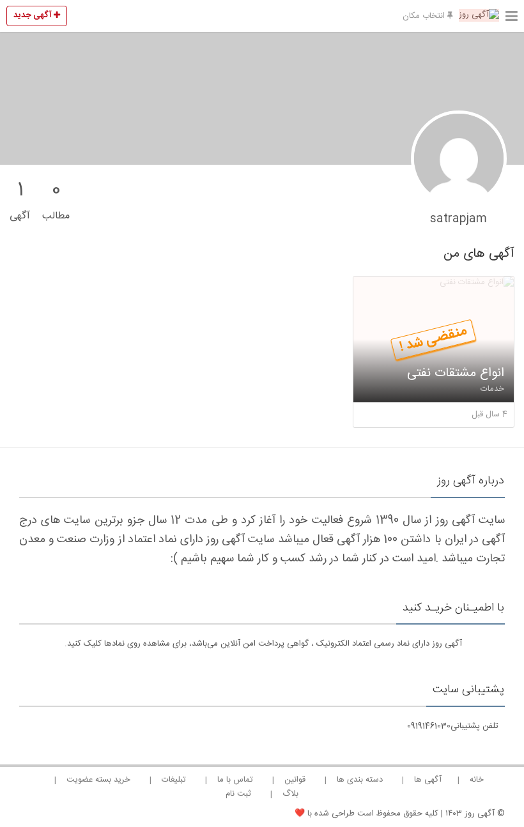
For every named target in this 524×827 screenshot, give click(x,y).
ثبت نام (238, 794)
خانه (477, 780)
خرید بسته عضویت (98, 780)
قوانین (294, 780)
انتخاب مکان (425, 16)
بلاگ (290, 794)
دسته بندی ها (360, 780)
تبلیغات (174, 780)
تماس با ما (235, 780)
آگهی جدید (33, 15)
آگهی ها (428, 780)
